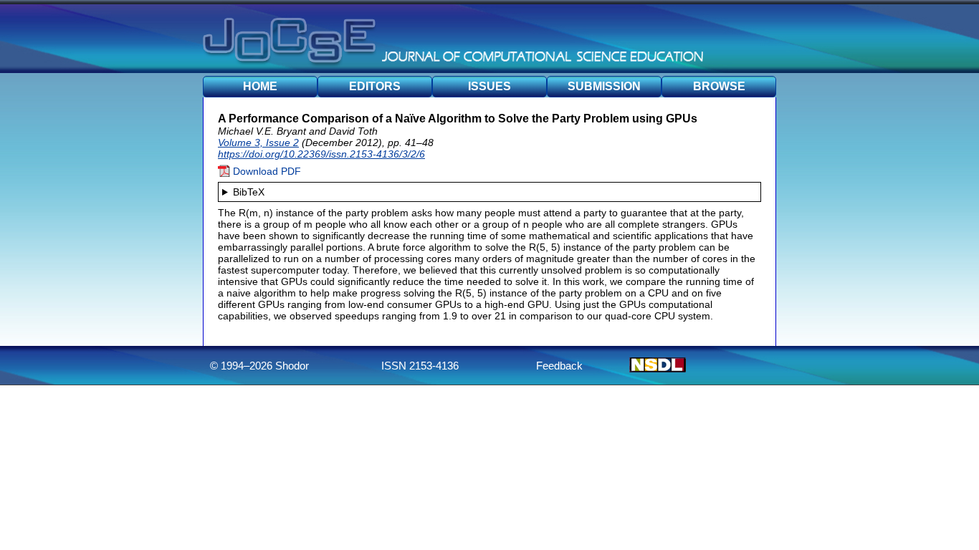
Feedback (559, 366)
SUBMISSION (604, 86)
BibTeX (248, 192)
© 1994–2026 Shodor (259, 366)
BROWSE (719, 86)
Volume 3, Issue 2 (258, 142)
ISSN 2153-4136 (420, 366)
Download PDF (265, 171)
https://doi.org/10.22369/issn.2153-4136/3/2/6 (321, 154)
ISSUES (489, 86)
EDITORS (375, 86)
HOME (260, 86)
